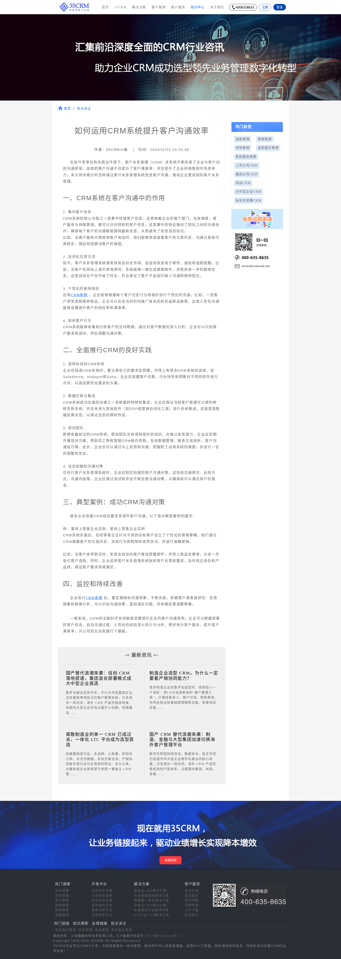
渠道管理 (102, 930)
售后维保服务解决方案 (151, 895)
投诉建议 (192, 915)
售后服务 (192, 895)
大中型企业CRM (248, 191)
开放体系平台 (102, 915)
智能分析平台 (102, 910)
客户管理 (62, 900)
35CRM (120, 7)
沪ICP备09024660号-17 (163, 936)
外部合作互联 (102, 890)
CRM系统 (79, 295)
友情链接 (100, 923)
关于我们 (217, 7)
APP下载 (192, 910)
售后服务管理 (246, 156)
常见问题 (192, 900)
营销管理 (265, 139)
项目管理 (85, 930)
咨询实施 (192, 890)
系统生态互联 (102, 900)
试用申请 (192, 905)
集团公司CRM (247, 174)
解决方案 (139, 7)
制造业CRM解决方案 (150, 890)
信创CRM (243, 183)
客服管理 (62, 915)
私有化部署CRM (248, 200)
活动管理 (62, 890)
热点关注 (84, 108)
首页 (105, 7)
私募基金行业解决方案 (151, 910)
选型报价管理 (268, 147)
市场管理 (243, 147)
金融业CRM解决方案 (150, 905)
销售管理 (62, 910)
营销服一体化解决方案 (151, 900)
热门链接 (62, 923)
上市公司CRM (247, 165)
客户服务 (178, 7)
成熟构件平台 (102, 905)
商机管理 (62, 905)
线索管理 (243, 139)
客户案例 (159, 7)
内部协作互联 (102, 895)
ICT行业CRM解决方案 (152, 915)
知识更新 (81, 923)
